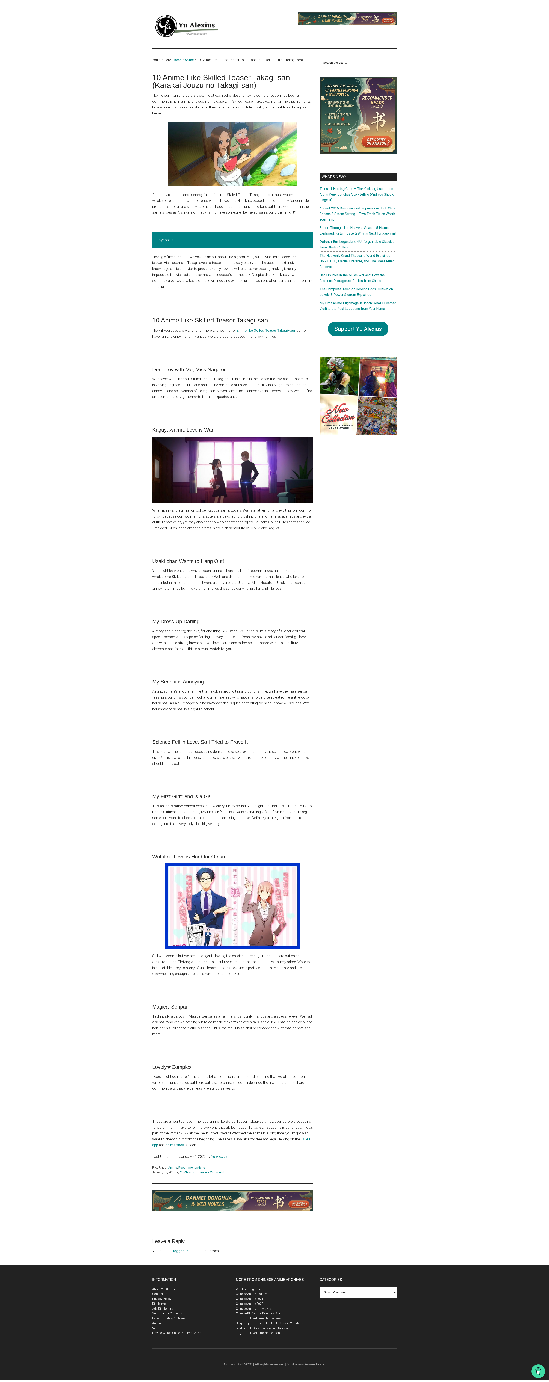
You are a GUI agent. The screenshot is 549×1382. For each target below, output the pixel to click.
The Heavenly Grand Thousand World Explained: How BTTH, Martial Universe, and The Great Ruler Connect (357, 261)
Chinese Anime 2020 (249, 1303)
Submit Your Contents (167, 1313)
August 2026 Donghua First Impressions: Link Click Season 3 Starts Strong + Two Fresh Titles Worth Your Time (357, 213)
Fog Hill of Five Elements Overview (259, 1318)
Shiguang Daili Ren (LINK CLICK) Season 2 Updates (270, 1323)
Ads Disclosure (162, 1308)
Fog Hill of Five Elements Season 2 (259, 1333)
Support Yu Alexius (358, 329)
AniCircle (158, 1323)
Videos (157, 1328)
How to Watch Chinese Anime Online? (177, 1333)
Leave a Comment (211, 1172)
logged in (180, 1251)
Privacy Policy (161, 1299)
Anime (172, 1167)
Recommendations (191, 1167)
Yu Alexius (219, 1156)
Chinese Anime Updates (252, 1294)
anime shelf (175, 1145)
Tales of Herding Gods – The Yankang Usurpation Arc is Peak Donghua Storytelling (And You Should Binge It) (357, 194)
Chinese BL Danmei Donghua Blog (259, 1313)
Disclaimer (159, 1303)
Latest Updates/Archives (168, 1318)
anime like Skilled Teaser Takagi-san (266, 330)
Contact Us (159, 1294)
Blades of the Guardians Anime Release (262, 1328)
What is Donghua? (248, 1289)
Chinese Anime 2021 (249, 1299)
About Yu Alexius (163, 1289)
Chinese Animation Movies (254, 1308)
